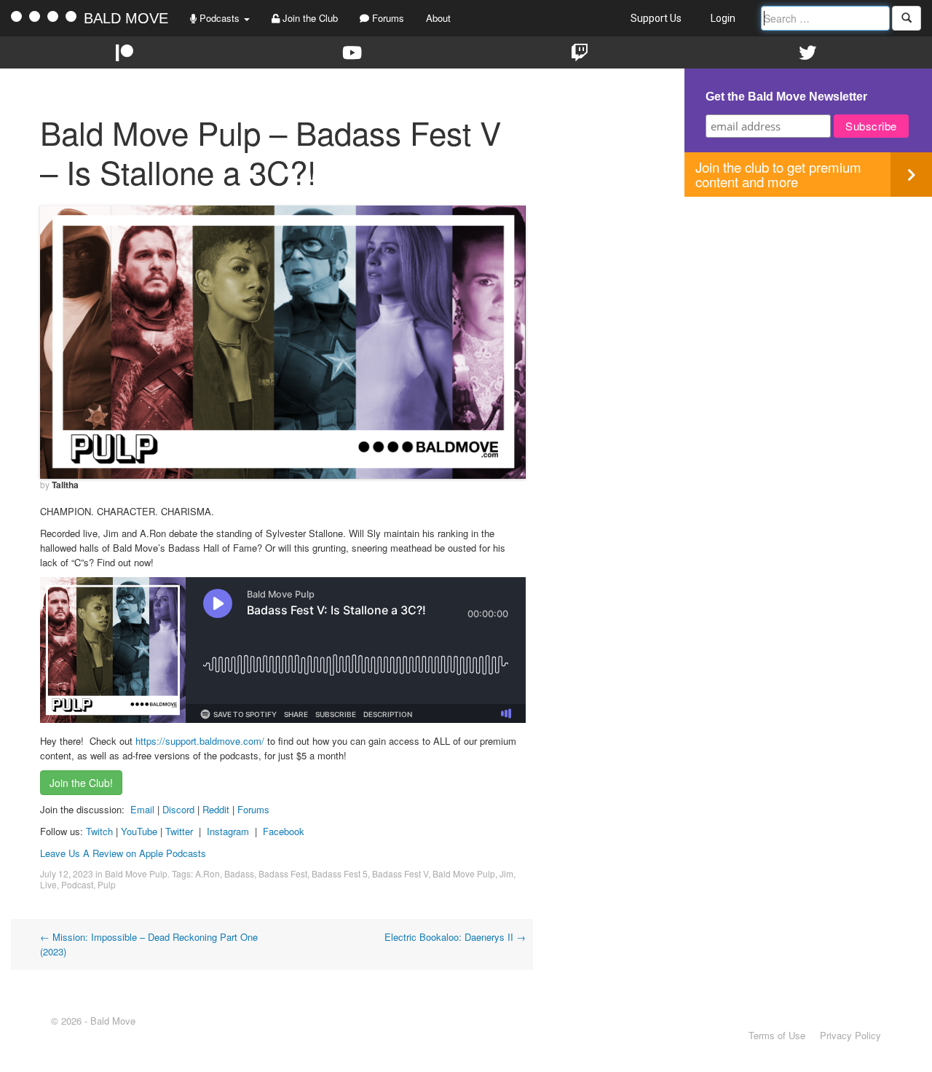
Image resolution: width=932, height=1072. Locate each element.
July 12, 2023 (66, 873)
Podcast (77, 884)
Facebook (283, 831)
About (438, 18)
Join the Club (309, 18)
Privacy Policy (850, 1035)
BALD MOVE (126, 18)
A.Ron (207, 873)
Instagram (228, 831)
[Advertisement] (808, 299)
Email (142, 809)
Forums (386, 18)
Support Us (656, 18)
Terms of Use (777, 1035)
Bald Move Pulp (136, 873)
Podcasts (219, 18)
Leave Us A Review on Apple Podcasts (123, 853)
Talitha (65, 484)
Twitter (179, 831)
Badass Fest (282, 873)
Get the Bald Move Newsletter (786, 96)
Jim (506, 873)
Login (723, 18)
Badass (239, 873)
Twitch (99, 831)
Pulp (107, 884)
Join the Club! (81, 782)
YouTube (139, 831)
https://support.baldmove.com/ (199, 741)
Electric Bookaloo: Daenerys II (455, 937)
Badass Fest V (400, 873)
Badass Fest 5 (340, 873)
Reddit (217, 809)
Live (48, 884)
